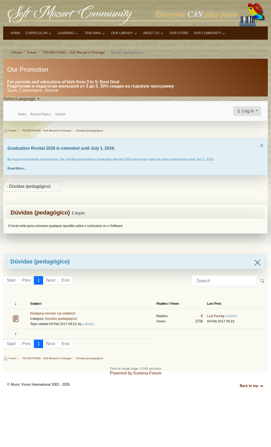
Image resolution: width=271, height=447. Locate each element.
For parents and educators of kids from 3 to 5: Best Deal (63, 82)
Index (22, 114)
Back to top (249, 386)
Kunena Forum (147, 373)
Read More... (16, 168)
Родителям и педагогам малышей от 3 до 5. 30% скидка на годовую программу (90, 86)
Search (60, 114)
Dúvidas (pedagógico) (40, 212)
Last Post (213, 316)
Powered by (121, 373)
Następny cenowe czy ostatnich (52, 313)
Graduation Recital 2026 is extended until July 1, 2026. (61, 148)
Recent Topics (40, 114)
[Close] (262, 145)
